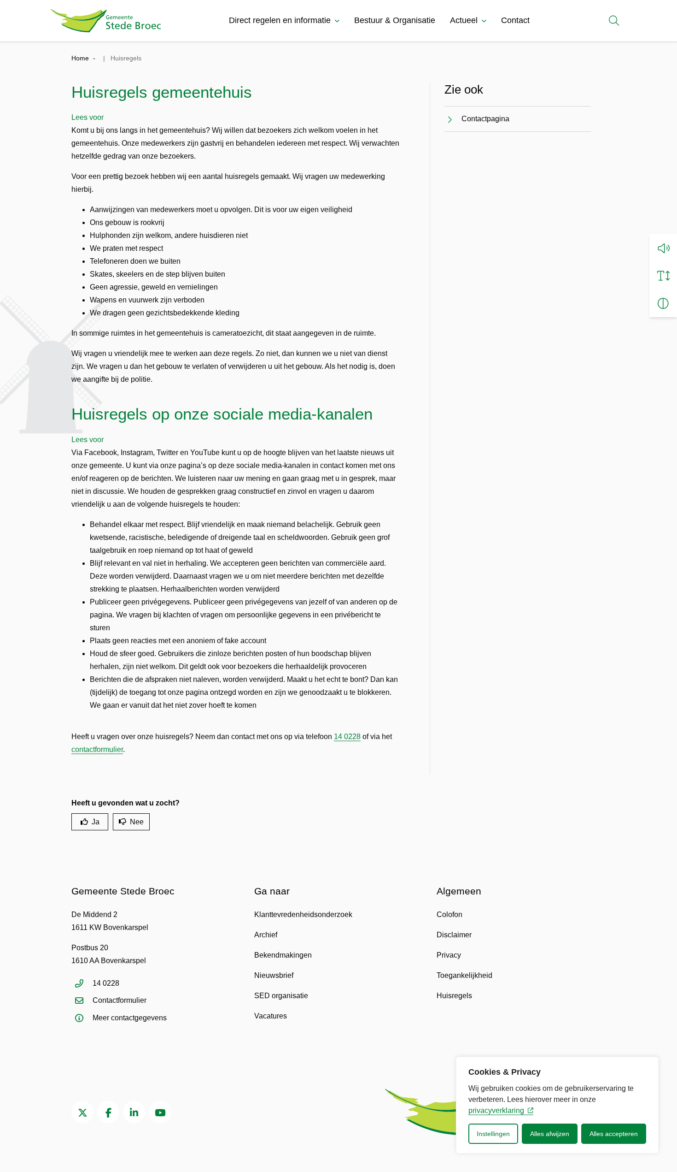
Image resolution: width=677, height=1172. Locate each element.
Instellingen (493, 1133)
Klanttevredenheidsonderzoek (303, 914)
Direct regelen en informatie (280, 20)
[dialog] (557, 1105)
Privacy (449, 955)
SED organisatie (281, 996)
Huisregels (454, 996)
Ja (95, 822)
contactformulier (97, 749)
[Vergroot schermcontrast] (663, 303)
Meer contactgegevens (130, 1018)
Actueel (464, 20)
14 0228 (347, 736)
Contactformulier (119, 1000)
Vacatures (270, 1016)
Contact (515, 20)
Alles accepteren (613, 1133)
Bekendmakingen (283, 955)
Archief (265, 935)
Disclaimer (454, 935)
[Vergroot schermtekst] (663, 276)
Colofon (449, 914)
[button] (663, 248)
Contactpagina (485, 119)
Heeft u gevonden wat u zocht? (125, 803)
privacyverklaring (496, 1110)
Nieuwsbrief (273, 975)
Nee (137, 822)
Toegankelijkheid (464, 975)
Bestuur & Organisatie (394, 20)
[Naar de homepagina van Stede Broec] (106, 20)
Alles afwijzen (549, 1133)
